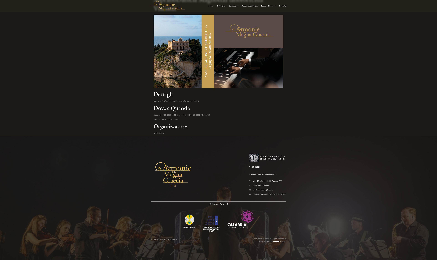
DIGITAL (279, 241)
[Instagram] (175, 186)
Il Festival (221, 6)
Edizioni (232, 6)
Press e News (267, 6)
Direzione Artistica (249, 6)
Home (210, 6)
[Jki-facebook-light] (171, 186)
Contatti (282, 6)
